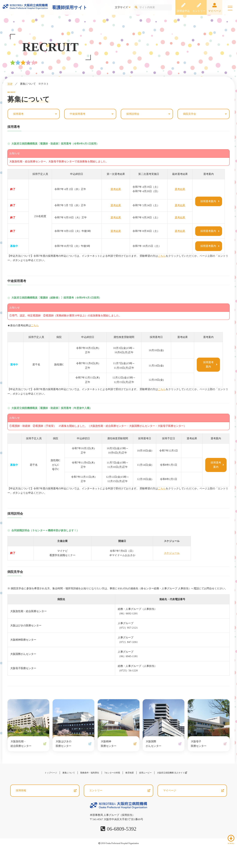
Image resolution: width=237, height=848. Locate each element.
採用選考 (18, 113)
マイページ (214, 11)
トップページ (51, 773)
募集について (68, 773)
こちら (162, 256)
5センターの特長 (112, 773)
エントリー (198, 11)
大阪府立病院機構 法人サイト (172, 773)
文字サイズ (121, 7)
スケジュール (172, 553)
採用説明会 (132, 113)
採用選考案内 (208, 201)
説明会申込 (183, 11)
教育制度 (129, 773)
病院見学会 (189, 113)
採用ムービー (145, 773)
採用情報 (21, 790)
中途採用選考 (77, 113)
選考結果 (116, 189)
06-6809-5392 (121, 829)
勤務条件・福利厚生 (89, 773)
